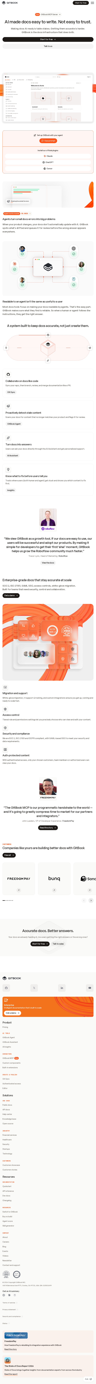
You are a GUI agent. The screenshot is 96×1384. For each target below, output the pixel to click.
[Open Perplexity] (15, 1295)
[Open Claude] (9, 1295)
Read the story (10, 1349)
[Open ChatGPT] (3, 1295)
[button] (48, 140)
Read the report (11, 1374)
